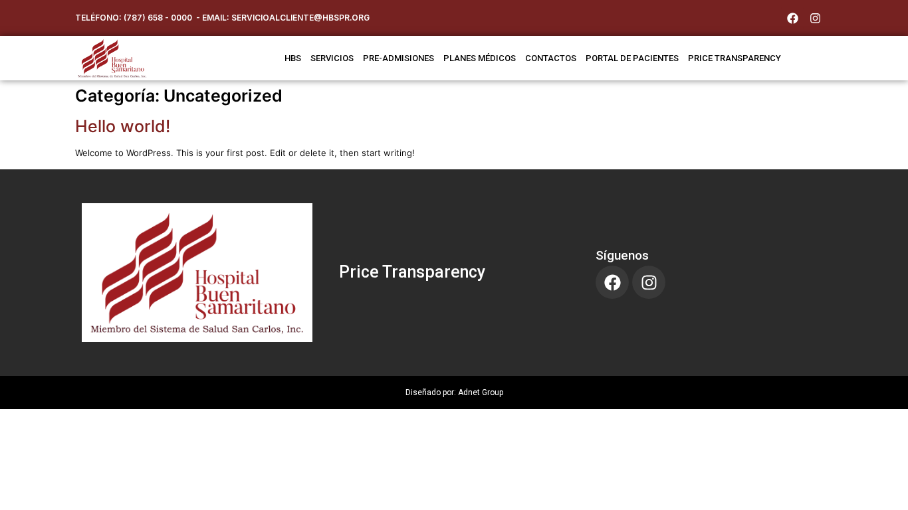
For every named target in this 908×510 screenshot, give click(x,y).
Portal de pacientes (632, 58)
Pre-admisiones (398, 58)
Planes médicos (479, 58)
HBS (292, 58)
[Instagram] (815, 18)
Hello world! (122, 126)
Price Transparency (412, 272)
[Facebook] (792, 18)
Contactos (550, 58)
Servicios (332, 58)
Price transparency (734, 58)
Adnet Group (480, 392)
